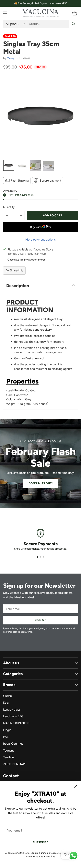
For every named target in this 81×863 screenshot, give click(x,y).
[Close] (75, 786)
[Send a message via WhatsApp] (73, 855)
